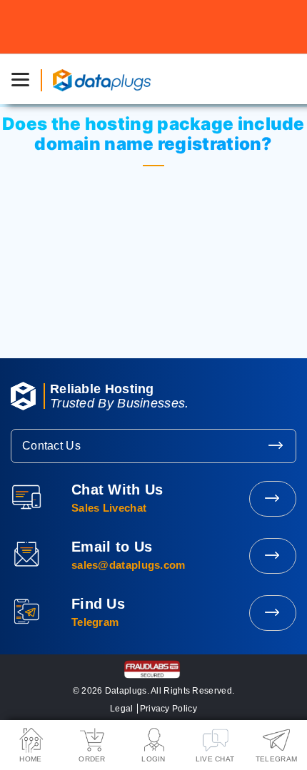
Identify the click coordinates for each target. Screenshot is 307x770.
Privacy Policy (168, 709)
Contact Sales (272, 499)
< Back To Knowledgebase (153, 297)
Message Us (272, 613)
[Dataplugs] (101, 79)
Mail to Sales (272, 556)
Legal (122, 709)
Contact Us (51, 446)
